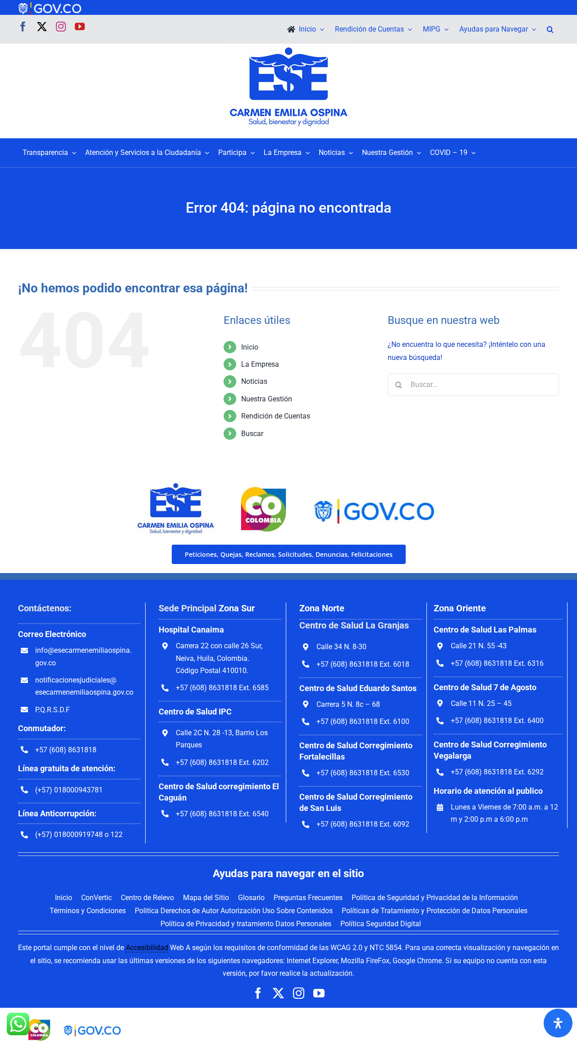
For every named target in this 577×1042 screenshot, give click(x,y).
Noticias (254, 381)
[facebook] (23, 27)
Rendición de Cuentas (275, 416)
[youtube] (80, 27)
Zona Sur (237, 608)
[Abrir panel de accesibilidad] (558, 1023)
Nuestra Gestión (266, 399)
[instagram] (61, 27)
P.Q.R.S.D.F (52, 709)
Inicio (249, 347)
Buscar (252, 433)
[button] (550, 29)
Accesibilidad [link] (147, 947)
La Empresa (260, 364)
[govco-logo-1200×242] (49, 5)
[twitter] (42, 27)
